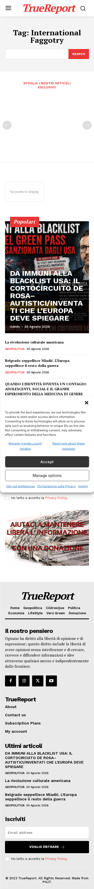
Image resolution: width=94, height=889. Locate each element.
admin (15, 327)
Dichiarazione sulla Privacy (56, 486)
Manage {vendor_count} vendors (25, 446)
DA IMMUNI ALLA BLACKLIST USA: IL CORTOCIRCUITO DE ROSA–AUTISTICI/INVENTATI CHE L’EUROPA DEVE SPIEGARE (44, 760)
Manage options (47, 475)
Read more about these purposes (68, 446)
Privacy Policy (56, 498)
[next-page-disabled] (86, 125)
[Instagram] (24, 680)
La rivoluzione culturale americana (34, 342)
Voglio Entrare (44, 847)
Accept (47, 461)
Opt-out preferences (20, 486)
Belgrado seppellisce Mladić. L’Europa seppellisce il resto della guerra (37, 363)
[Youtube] (51, 680)
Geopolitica (15, 349)
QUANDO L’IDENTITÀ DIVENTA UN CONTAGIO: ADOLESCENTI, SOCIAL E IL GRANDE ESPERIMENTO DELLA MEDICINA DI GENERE (46, 389)
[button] (86, 402)
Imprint (83, 486)
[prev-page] (7, 125)
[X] (37, 680)
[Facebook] (10, 680)
